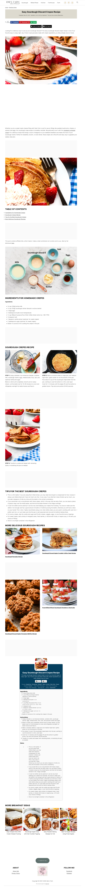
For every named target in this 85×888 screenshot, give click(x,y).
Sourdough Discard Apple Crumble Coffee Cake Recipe (59, 553)
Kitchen (43, 2)
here (13, 243)
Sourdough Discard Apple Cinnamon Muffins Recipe (21, 634)
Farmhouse (51, 2)
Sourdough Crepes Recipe (12, 215)
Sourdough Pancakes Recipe (14, 556)
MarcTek (47, 883)
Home (6, 7)
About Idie (16, 871)
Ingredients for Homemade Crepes (15, 212)
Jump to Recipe (36, 26)
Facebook (69, 871)
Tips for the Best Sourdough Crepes (15, 217)
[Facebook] (65, 2)
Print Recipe (47, 26)
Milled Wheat (34, 2)
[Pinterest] (68, 2)
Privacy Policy (16, 873)
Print (38, 681)
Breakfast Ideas (13, 7)
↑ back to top (42, 860)
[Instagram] (72, 2)
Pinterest (69, 873)
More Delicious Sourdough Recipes (15, 219)
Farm (58, 2)
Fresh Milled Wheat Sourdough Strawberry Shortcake (58, 607)
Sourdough (25, 2)
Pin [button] (45, 681)
